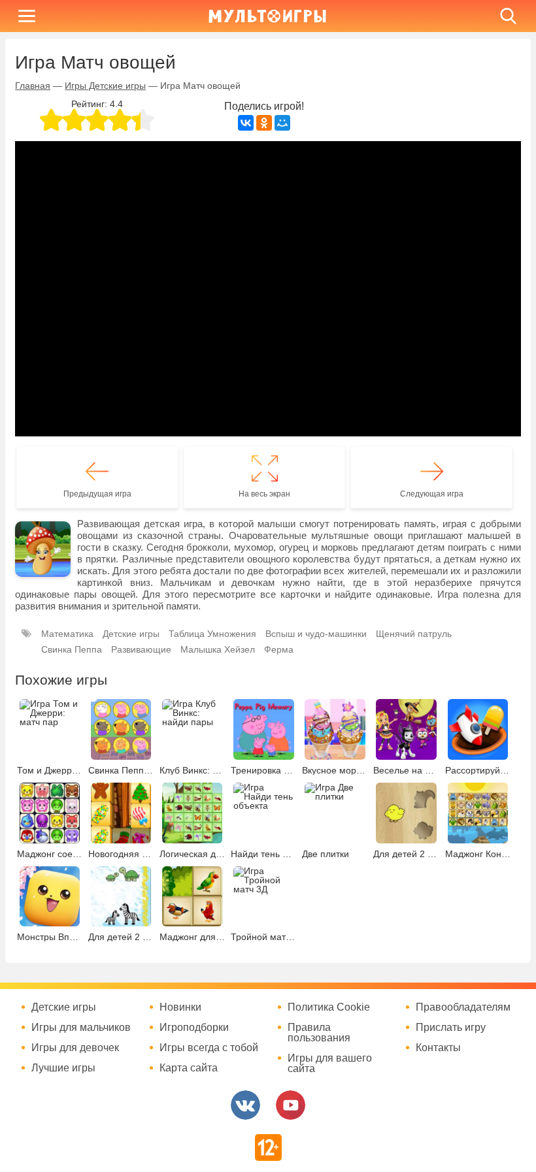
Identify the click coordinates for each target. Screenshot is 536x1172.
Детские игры (131, 633)
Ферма (278, 649)
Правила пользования (319, 1032)
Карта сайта (188, 1068)
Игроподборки (194, 1027)
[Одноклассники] (264, 123)
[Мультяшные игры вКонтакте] (245, 1105)
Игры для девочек (75, 1048)
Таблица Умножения (212, 633)
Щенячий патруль (414, 633)
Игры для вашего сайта (330, 1063)
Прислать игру (451, 1027)
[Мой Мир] (282, 123)
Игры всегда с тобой (208, 1048)
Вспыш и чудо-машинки (316, 633)
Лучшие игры (63, 1068)
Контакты (438, 1048)
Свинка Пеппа (71, 649)
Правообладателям (463, 1007)
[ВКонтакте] (246, 123)
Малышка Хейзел (217, 649)
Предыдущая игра (97, 493)
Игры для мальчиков (81, 1027)
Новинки (180, 1007)
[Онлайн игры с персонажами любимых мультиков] (267, 16)
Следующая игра (431, 493)
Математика (67, 633)
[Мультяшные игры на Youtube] (290, 1105)
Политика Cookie (329, 1007)
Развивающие (141, 649)
